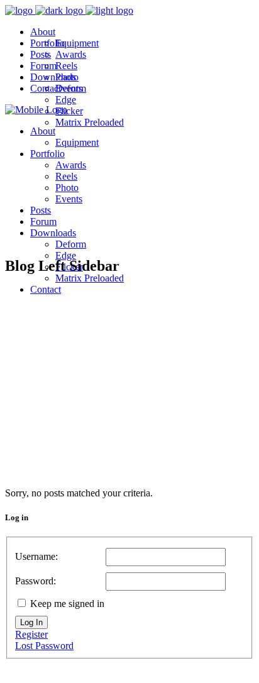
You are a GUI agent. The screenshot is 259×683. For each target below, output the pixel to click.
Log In (31, 622)
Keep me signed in (67, 603)
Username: (36, 556)
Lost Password (44, 645)
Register (31, 634)
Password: (35, 581)
